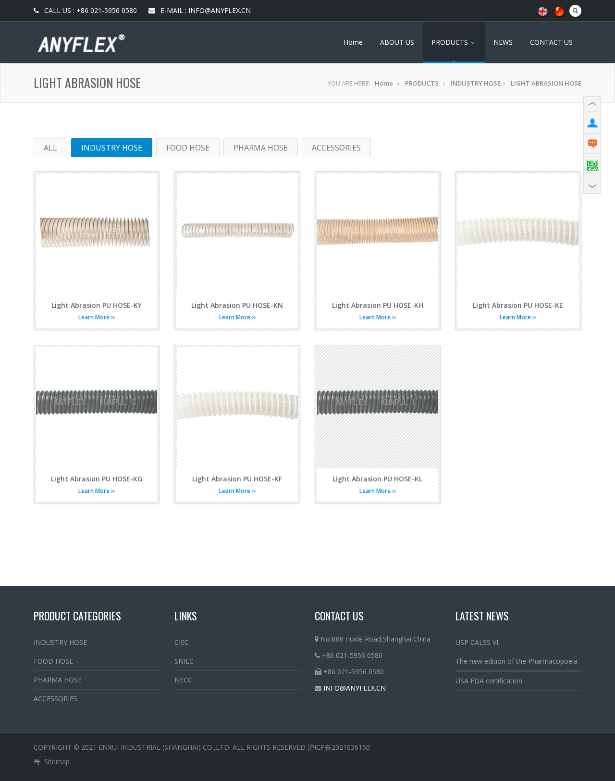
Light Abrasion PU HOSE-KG (96, 478)
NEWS (503, 42)
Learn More (94, 317)
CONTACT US (551, 42)
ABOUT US (397, 42)
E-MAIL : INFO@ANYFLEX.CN (205, 10)
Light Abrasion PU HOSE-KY (96, 305)
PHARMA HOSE (261, 147)
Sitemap (57, 761)
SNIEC (184, 661)
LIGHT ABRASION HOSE (546, 83)
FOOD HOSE (187, 147)
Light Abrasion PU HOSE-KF (237, 478)
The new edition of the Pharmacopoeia (516, 661)
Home (353, 42)
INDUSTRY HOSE (476, 83)
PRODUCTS (450, 42)
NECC (183, 679)
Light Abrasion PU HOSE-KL (377, 478)
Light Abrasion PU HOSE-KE (518, 305)
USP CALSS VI (476, 642)
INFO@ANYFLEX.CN (354, 688)
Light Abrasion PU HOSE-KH (377, 305)
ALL (50, 147)
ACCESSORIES (336, 147)
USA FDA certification (488, 680)
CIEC (181, 642)
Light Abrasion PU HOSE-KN (237, 305)
